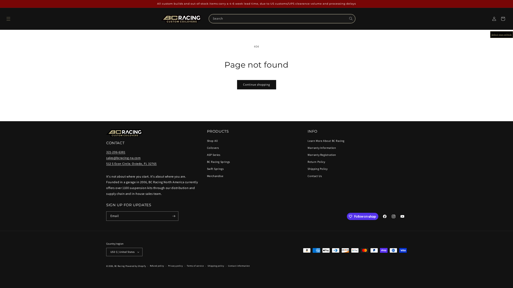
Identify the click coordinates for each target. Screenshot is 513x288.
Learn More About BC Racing (326, 141)
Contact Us (315, 176)
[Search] (350, 18)
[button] (8, 18)
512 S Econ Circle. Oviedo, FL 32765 (131, 164)
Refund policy (157, 265)
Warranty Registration (322, 155)
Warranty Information (322, 148)
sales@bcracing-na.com (123, 158)
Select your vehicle (501, 34)
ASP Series (213, 155)
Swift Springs (215, 169)
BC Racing (119, 266)
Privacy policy (175, 265)
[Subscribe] (173, 216)
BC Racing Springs (218, 162)
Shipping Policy (317, 169)
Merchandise (215, 176)
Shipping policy (216, 265)
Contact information (239, 265)
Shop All (212, 141)
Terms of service (195, 265)
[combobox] (282, 18)
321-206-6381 (115, 152)
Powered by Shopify (135, 266)
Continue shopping (256, 84)
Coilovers (213, 148)
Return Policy (316, 162)
